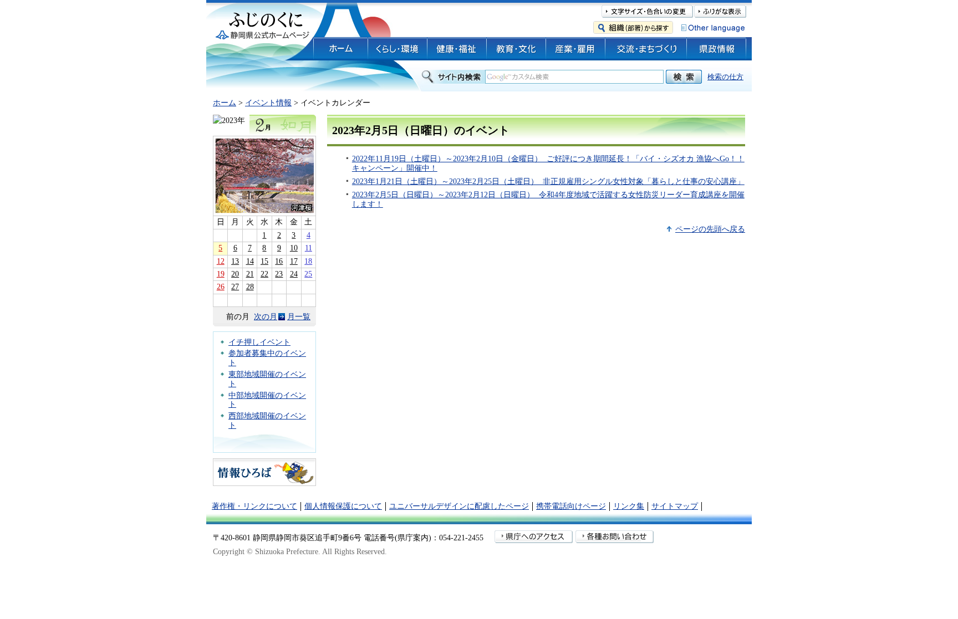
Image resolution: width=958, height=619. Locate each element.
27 (235, 287)
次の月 (265, 317)
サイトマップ (674, 506)
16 (279, 261)
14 (250, 261)
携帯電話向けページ (571, 506)
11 (308, 248)
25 (308, 274)
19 (221, 274)
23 (279, 274)
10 (294, 248)
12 (221, 261)
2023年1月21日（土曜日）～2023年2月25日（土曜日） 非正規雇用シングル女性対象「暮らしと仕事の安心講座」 (548, 181)
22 (264, 274)
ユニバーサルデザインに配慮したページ (459, 506)
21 (250, 274)
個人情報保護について (343, 506)
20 (235, 274)
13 (235, 261)
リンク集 (628, 506)
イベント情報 (268, 103)
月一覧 (298, 317)
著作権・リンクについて (254, 506)
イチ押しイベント (259, 342)
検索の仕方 (725, 77)
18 (308, 261)
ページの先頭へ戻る (710, 229)
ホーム (224, 103)
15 (264, 261)
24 (294, 274)
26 (221, 287)
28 (250, 287)
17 (294, 261)
